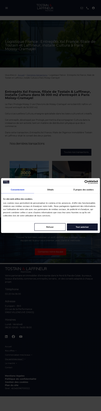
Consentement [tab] (17, 189)
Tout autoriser (82, 227)
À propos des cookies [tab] (83, 189)
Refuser (50, 227)
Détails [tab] (50, 189)
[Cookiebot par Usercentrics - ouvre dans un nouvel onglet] (86, 182)
